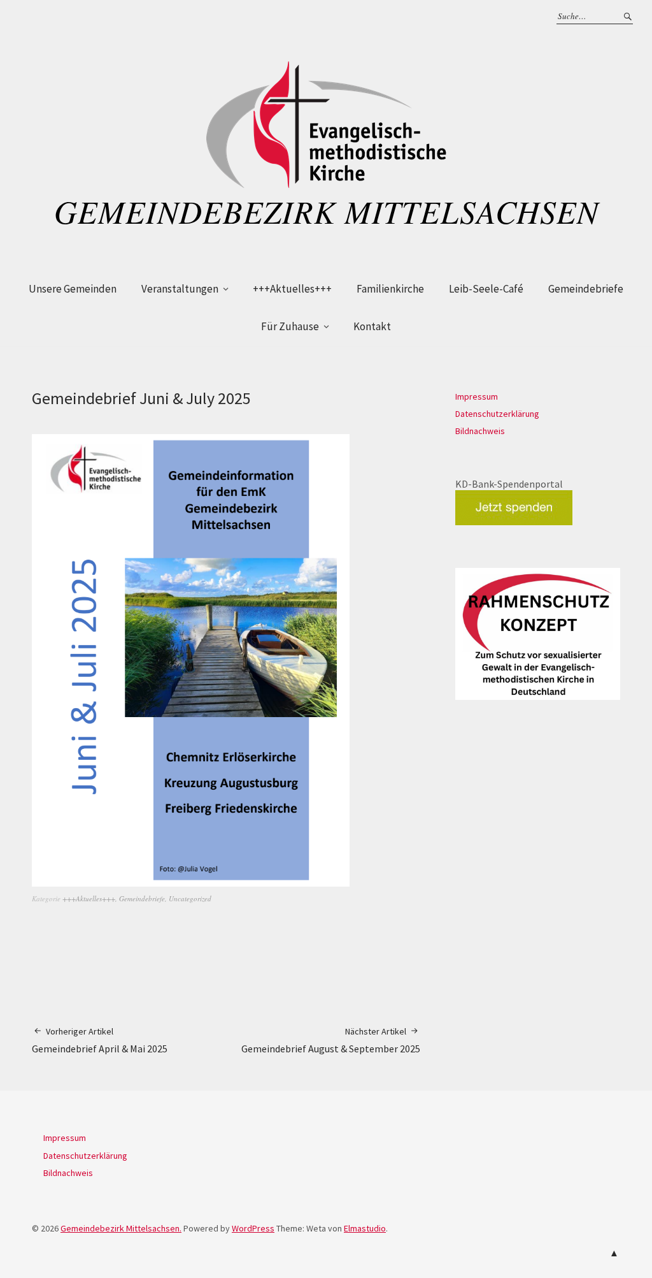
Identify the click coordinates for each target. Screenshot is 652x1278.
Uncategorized (190, 898)
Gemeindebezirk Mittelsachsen (326, 211)
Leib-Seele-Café (486, 289)
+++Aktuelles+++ (292, 289)
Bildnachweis (480, 431)
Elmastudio (365, 1228)
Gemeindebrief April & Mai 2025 (99, 1040)
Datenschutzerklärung (497, 413)
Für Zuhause (290, 326)
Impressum (476, 396)
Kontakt (372, 326)
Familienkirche (390, 289)
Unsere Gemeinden (73, 289)
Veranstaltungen (179, 289)
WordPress (253, 1228)
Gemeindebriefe (585, 289)
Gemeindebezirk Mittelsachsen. (120, 1228)
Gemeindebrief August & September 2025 (330, 1040)
